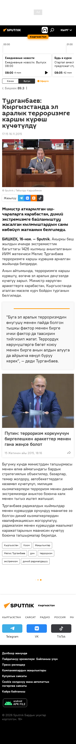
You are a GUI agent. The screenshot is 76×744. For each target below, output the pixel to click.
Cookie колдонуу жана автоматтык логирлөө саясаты (25, 684)
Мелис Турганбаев (14, 553)
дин (32, 553)
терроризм (46, 553)
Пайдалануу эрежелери (18, 659)
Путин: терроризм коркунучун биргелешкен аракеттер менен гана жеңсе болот (38, 438)
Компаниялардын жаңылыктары (24, 670)
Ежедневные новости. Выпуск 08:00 (25, 64)
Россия (60, 617)
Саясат (30, 617)
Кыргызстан (11, 545)
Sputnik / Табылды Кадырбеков (23, 190)
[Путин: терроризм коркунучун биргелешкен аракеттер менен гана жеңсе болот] (38, 401)
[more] (69, 452)
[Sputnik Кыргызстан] (12, 32)
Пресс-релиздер (13, 664)
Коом (26, 545)
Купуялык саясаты (14, 676)
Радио (45, 617)
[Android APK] (15, 703)
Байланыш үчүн (47, 659)
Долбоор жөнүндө (14, 653)
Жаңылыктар (42, 545)
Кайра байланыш (13, 691)
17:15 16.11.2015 (12, 134)
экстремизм (11, 561)
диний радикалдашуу (35, 561)
